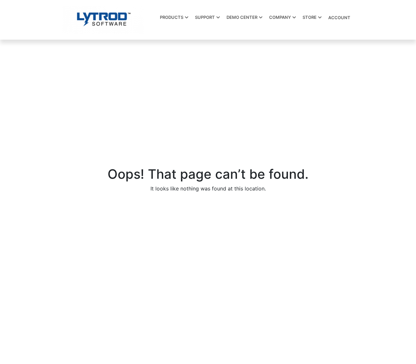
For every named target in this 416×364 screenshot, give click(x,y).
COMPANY (280, 17)
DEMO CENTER (242, 17)
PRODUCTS (171, 17)
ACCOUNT (339, 17)
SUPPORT (205, 17)
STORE (310, 17)
